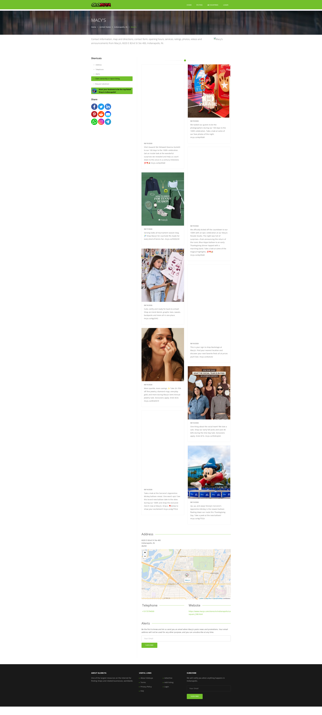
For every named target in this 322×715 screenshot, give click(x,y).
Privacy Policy (146, 686)
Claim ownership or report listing (107, 78)
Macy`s (187, 580)
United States (105, 27)
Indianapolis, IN (120, 27)
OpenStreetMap (218, 598)
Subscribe (149, 645)
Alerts (97, 74)
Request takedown (102, 84)
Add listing (168, 682)
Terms (143, 682)
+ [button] (145, 552)
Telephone (99, 69)
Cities (200, 5)
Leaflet (201, 598)
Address (98, 65)
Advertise (168, 678)
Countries (213, 5)
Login (225, 5)
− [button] (145, 556)
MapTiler (208, 598)
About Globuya (146, 678)
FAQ (142, 691)
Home (189, 5)
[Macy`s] (186, 575)
